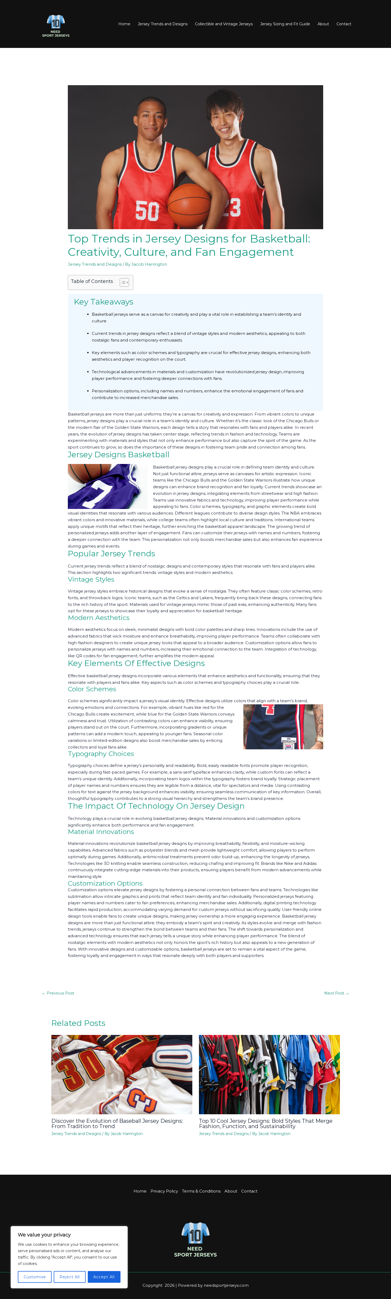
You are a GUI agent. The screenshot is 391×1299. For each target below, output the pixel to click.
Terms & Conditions (201, 1191)
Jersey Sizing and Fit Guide (285, 24)
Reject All (70, 1277)
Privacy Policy (164, 1191)
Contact (343, 24)
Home (124, 24)
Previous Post (58, 993)
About (323, 24)
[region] (69, 1257)
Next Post (336, 993)
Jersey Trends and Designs (163, 24)
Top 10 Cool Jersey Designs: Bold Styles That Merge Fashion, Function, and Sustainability (265, 1123)
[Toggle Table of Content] (122, 282)
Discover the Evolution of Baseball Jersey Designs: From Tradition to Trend (117, 1123)
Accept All (104, 1277)
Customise (35, 1277)
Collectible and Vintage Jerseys (224, 24)
